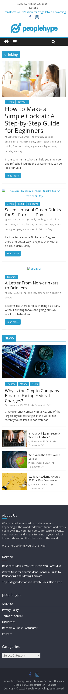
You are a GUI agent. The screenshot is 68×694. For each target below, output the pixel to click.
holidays (48, 224)
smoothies (28, 229)
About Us (7, 604)
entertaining (44, 292)
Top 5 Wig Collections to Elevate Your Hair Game (32, 582)
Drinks (10, 102)
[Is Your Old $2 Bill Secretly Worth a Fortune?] (14, 432)
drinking (56, 141)
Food (21, 203)
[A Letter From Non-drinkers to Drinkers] (34, 269)
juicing (8, 229)
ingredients (37, 146)
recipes (17, 229)
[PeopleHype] (6, 42)
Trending (11, 277)
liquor (47, 146)
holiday (21, 224)
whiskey (18, 151)
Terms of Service (12, 616)
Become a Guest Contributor (19, 628)
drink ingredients (26, 141)
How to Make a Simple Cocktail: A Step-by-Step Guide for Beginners (32, 120)
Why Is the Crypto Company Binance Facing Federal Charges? (32, 395)
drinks (8, 146)
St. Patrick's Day (44, 229)
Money (23, 384)
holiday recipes (34, 224)
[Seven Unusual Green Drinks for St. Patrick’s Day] (34, 191)
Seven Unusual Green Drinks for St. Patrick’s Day (33, 212)
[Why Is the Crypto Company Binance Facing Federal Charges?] (34, 347)
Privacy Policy (10, 610)
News (35, 384)
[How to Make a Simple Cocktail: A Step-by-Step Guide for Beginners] (34, 63)
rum (54, 146)
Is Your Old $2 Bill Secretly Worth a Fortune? (44, 435)
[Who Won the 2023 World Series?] (14, 453)
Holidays (33, 203)
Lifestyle (22, 102)
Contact (7, 634)
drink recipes (44, 141)
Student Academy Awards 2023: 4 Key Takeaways (44, 478)
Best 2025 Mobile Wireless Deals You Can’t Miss (31, 566)
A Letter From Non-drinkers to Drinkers (32, 285)
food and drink (21, 146)
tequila (8, 151)
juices (58, 224)
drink (32, 219)
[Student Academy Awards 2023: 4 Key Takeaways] (14, 475)
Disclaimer (8, 622)
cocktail (39, 136)
